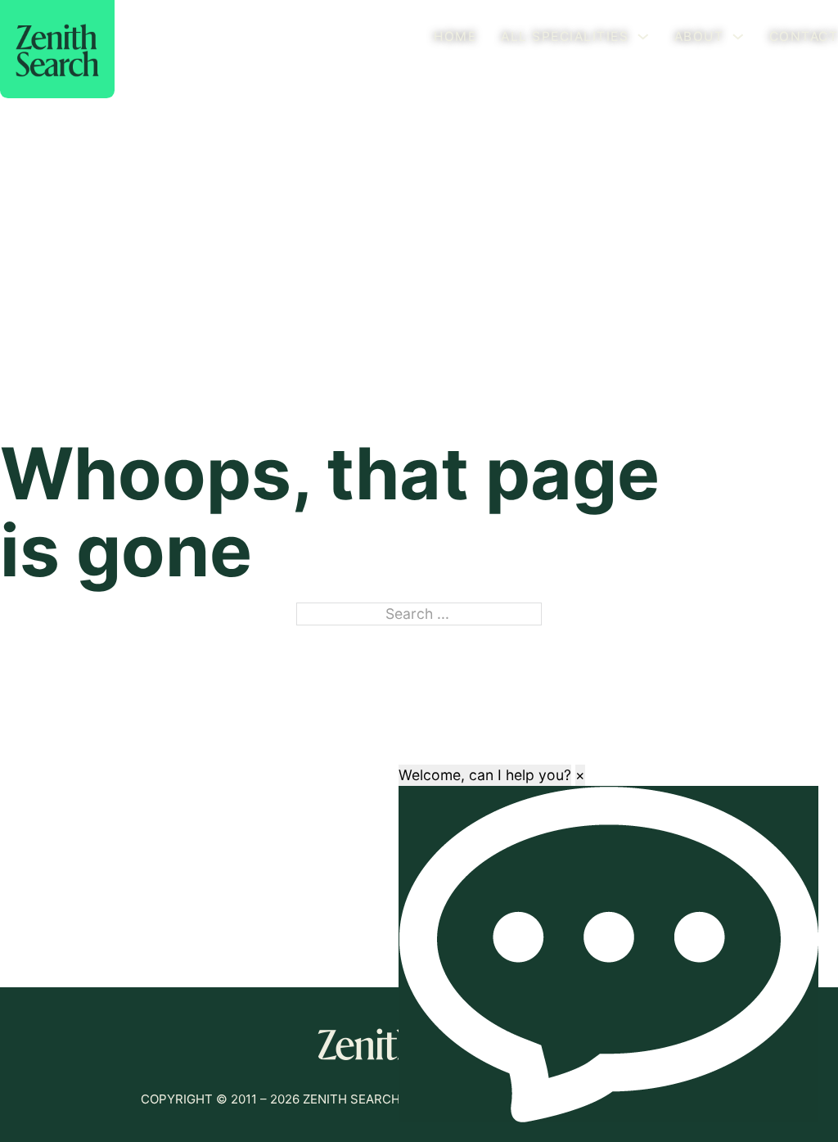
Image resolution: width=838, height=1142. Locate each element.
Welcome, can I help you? (485, 774)
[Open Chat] (608, 954)
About (699, 36)
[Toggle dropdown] (643, 37)
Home (455, 36)
